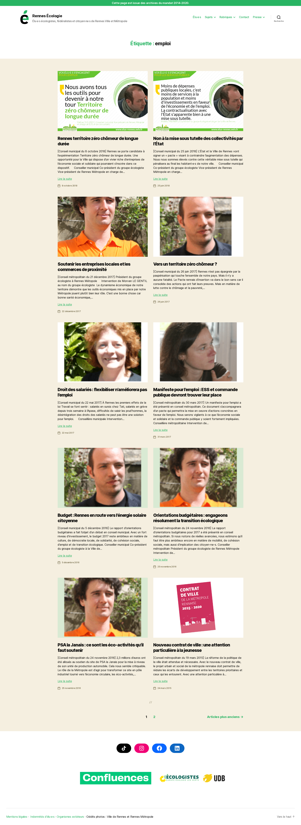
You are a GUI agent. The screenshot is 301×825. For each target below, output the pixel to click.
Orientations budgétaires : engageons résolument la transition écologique (190, 518)
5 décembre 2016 (70, 562)
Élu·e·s (197, 17)
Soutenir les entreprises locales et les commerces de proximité (94, 266)
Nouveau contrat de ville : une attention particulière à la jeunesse (191, 647)
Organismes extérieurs (70, 816)
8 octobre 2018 (69, 185)
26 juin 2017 (163, 301)
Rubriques (225, 17)
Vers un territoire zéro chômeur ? (185, 264)
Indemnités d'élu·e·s (42, 816)
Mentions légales (16, 816)
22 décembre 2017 (71, 311)
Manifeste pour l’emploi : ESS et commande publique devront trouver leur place (195, 392)
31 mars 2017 (164, 436)
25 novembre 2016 (166, 566)
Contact (244, 17)
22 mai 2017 (68, 432)
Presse (257, 17)
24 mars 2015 (164, 688)
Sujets (209, 17)
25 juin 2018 (163, 185)
